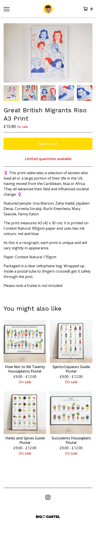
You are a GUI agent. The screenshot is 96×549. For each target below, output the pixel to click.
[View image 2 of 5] (30, 93)
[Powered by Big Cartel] (48, 516)
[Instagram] (48, 497)
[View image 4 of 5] (66, 93)
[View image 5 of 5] (84, 93)
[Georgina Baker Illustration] (48, 9)
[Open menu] (6, 9)
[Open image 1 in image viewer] (48, 53)
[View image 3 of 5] (48, 93)
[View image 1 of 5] (11, 93)
